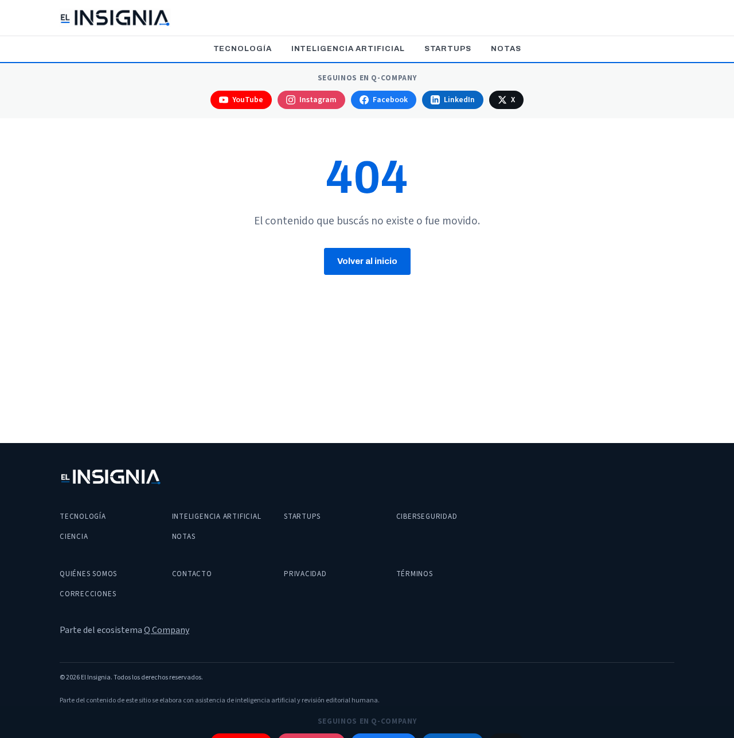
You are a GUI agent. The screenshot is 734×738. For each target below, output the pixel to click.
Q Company (166, 630)
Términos (414, 574)
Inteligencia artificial (348, 49)
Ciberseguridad (427, 516)
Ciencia (74, 536)
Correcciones (88, 594)
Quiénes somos (88, 574)
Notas (506, 49)
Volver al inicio (367, 261)
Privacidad (305, 574)
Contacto (192, 574)
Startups (447, 49)
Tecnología (242, 49)
